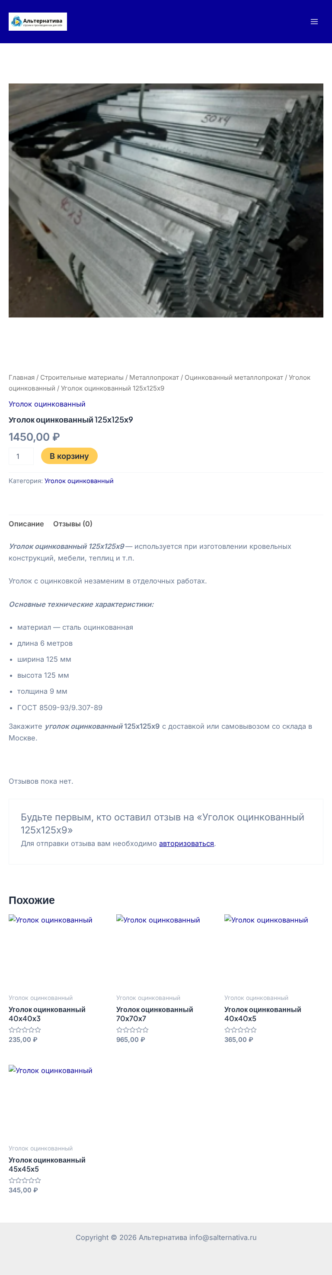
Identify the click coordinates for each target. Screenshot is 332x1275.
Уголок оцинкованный (47, 404)
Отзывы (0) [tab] (73, 523)
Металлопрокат (154, 377)
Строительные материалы (82, 377)
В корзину (69, 456)
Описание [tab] (26, 523)
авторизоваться (186, 843)
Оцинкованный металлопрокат (234, 377)
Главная (22, 377)
